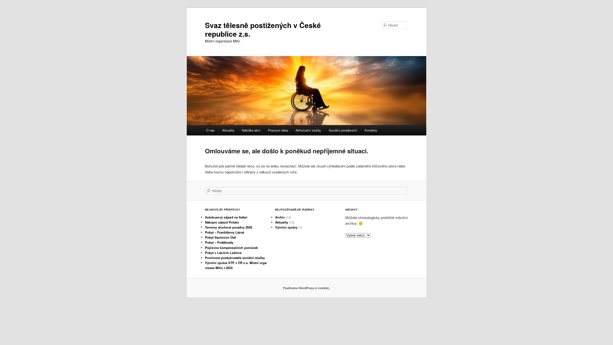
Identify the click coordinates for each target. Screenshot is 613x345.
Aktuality (228, 130)
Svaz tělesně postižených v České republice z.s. (263, 29)
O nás (210, 130)
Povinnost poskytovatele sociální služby (235, 257)
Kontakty (371, 130)
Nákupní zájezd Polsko (222, 222)
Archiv (280, 217)
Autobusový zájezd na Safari (226, 217)
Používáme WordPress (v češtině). (306, 288)
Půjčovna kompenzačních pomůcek (231, 247)
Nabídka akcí (251, 130)
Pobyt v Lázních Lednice (223, 252)
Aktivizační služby (308, 130)
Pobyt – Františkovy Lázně (224, 232)
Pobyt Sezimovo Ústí (220, 237)
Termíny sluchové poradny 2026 (228, 227)
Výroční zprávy (286, 227)
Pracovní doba (278, 130)
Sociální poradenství (343, 130)
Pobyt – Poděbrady (219, 242)
